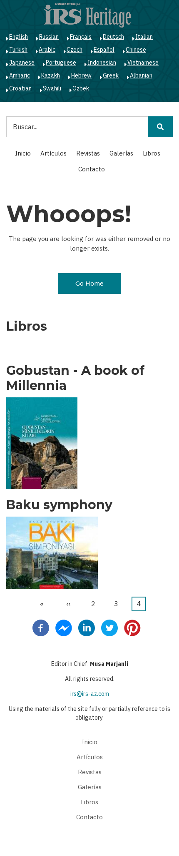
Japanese (22, 62)
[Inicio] (87, 15)
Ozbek (80, 88)
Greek (111, 75)
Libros (151, 153)
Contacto (91, 169)
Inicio (23, 153)
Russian (49, 36)
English (18, 36)
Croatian (20, 88)
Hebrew (81, 75)
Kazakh (50, 75)
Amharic (19, 75)
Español (104, 49)
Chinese (136, 49)
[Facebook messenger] (63, 627)
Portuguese (61, 62)
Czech (74, 49)
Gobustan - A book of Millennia (75, 378)
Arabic (47, 49)
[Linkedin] (86, 627)
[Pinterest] (132, 627)
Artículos (53, 153)
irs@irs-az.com (89, 694)
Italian (144, 36)
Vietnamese (143, 62)
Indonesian (101, 62)
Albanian (141, 75)
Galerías (121, 153)
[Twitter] (109, 627)
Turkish (18, 49)
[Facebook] (40, 627)
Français (81, 36)
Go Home (89, 283)
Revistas (88, 153)
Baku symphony (59, 504)
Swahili (52, 88)
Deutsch (113, 36)
